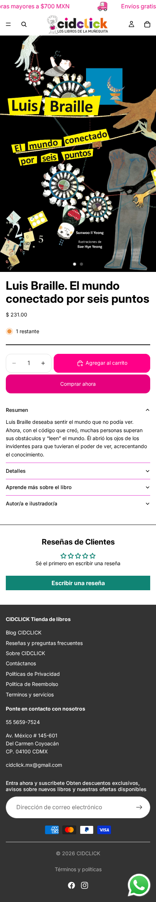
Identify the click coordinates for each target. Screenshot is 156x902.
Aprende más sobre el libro (38, 487)
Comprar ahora (78, 384)
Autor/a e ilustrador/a (31, 503)
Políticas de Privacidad (33, 674)
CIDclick (88, 853)
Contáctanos (21, 663)
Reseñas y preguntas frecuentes (44, 643)
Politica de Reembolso (32, 684)
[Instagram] (84, 885)
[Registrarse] (139, 807)
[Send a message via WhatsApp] (139, 885)
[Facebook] (71, 885)
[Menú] (8, 24)
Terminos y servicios (30, 694)
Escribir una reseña (78, 583)
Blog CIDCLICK (23, 632)
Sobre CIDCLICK (25, 653)
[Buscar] (24, 24)
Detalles (16, 471)
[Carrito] (147, 24)
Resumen (17, 410)
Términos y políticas (78, 869)
